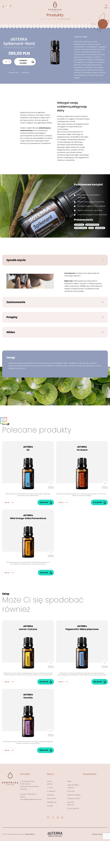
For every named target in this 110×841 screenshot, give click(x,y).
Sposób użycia (16, 260)
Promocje (71, 791)
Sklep (55, 19)
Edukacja (50, 795)
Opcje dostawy (73, 808)
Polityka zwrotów (73, 798)
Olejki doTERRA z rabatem (73, 786)
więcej (6, 502)
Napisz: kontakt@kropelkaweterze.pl (30, 798)
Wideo (10, 332)
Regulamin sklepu (74, 795)
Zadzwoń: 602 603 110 (28, 794)
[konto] (3, 6)
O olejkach (51, 791)
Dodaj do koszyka (23, 61)
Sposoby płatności (70, 803)
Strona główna (50, 782)
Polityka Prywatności (100, 834)
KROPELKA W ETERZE (46, 19)
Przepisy (12, 317)
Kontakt (50, 806)
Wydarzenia (51, 798)
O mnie (50, 787)
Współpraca (52, 802)
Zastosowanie (15, 302)
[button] (50, 485)
